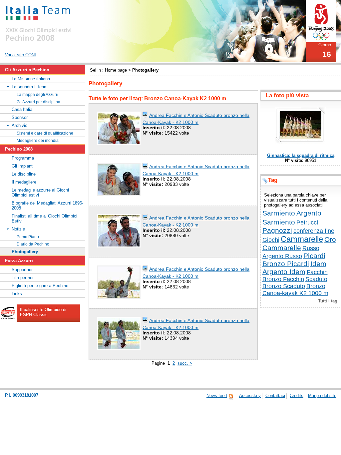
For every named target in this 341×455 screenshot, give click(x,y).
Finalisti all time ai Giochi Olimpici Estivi (44, 219)
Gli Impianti (23, 166)
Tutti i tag (327, 300)
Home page (116, 70)
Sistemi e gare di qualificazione (45, 133)
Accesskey (250, 395)
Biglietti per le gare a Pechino (40, 285)
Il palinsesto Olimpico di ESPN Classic (43, 312)
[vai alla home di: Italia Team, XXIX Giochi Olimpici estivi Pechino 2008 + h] (39, 22)
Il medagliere (24, 182)
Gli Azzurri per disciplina (38, 102)
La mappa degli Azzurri (37, 94)
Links (17, 293)
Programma (23, 158)
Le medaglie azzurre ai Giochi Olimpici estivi (40, 193)
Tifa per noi (22, 277)
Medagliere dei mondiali (39, 140)
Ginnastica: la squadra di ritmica (300, 155)
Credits (296, 395)
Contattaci (275, 395)
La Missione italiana (31, 78)
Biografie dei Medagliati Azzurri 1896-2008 (47, 206)
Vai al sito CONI (20, 54)
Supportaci (22, 269)
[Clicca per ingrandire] (119, 128)
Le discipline (24, 174)
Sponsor (20, 117)
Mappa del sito (322, 395)
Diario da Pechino (33, 244)
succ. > (184, 363)
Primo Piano (28, 236)
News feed (216, 395)
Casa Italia (22, 109)
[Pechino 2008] (321, 20)
